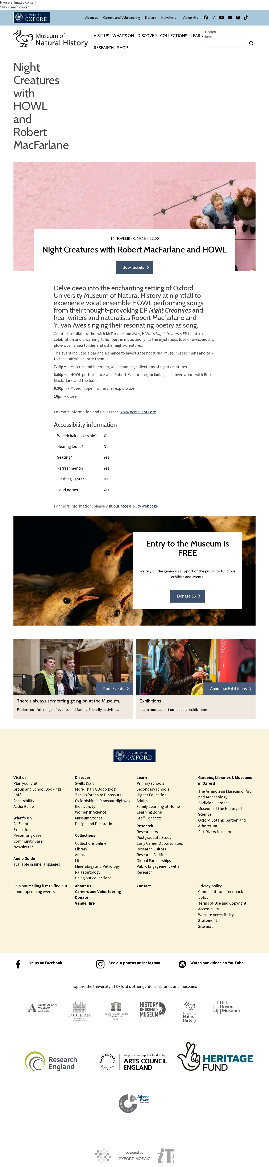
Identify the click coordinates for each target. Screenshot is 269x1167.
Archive (81, 854)
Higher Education (152, 794)
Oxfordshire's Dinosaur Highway (102, 800)
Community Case (28, 841)
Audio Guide (23, 806)
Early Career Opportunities (160, 843)
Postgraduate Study (154, 837)
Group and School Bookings (37, 789)
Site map (206, 926)
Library (81, 848)
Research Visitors (151, 848)
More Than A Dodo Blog (95, 789)
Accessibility (23, 800)
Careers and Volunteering (98, 891)
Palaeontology (87, 872)
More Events (113, 688)
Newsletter (23, 846)
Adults (142, 800)
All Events (21, 823)
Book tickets (133, 267)
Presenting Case (27, 835)
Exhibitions (22, 829)
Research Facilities (152, 854)
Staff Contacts (149, 818)
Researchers (147, 831)
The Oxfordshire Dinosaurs (98, 794)
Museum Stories (88, 818)
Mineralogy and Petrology (97, 866)
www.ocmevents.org (138, 411)
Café (17, 794)
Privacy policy (210, 885)
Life (78, 860)
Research (145, 825)
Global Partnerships (154, 860)
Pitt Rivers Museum (214, 831)
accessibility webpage (139, 506)
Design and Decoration (95, 823)
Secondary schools (153, 789)
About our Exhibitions (228, 688)
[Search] (251, 43)
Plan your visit (25, 783)
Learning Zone (149, 812)
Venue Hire (85, 903)
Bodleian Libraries (213, 802)
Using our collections (93, 877)
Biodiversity (85, 806)
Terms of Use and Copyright (222, 903)
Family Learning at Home (158, 806)
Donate (81, 897)
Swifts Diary (85, 783)
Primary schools (150, 783)
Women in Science (90, 812)
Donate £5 (186, 596)
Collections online (90, 843)
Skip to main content (15, 7)
